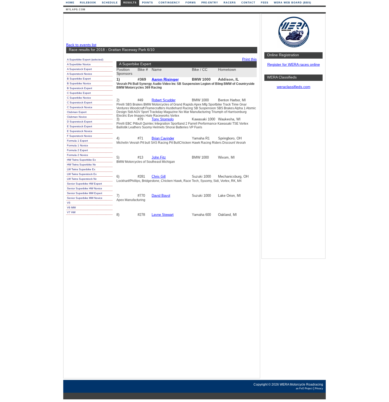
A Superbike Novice (79, 64)
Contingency (169, 2)
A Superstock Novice (79, 73)
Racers (230, 2)
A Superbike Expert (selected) (85, 59)
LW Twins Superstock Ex (82, 174)
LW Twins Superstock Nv (82, 178)
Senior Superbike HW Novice (84, 188)
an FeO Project (304, 388)
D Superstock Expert (79, 121)
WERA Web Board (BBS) (292, 2)
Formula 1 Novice (77, 145)
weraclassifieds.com (293, 87)
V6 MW (71, 207)
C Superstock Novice (79, 107)
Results (130, 2)
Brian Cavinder (163, 138)
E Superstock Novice (79, 131)
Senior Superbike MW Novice (84, 197)
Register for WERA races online (293, 65)
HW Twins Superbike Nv (81, 164)
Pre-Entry (209, 2)
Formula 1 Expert (77, 140)
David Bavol (161, 196)
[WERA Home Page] (293, 47)
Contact (248, 2)
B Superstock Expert (79, 88)
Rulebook (88, 2)
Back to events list (81, 45)
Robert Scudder (163, 100)
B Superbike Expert (79, 78)
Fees (264, 2)
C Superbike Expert (79, 92)
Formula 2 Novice (77, 155)
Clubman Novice (77, 116)
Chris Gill (159, 176)
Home (70, 2)
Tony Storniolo (163, 119)
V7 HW (71, 212)
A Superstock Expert (79, 69)
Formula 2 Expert (77, 150)
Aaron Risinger (165, 79)
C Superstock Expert (79, 102)
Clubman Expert (77, 112)
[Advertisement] (293, 176)
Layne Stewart (163, 215)
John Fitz (159, 157)
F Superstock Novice (79, 135)
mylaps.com (75, 9)
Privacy (319, 388)
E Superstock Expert (79, 126)
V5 (68, 202)
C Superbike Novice (79, 97)
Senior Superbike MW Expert (84, 193)
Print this (249, 59)
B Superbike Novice (79, 83)
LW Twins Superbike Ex (81, 169)
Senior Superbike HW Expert (84, 183)
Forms (191, 2)
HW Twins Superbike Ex (81, 159)
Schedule (110, 2)
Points (147, 2)
